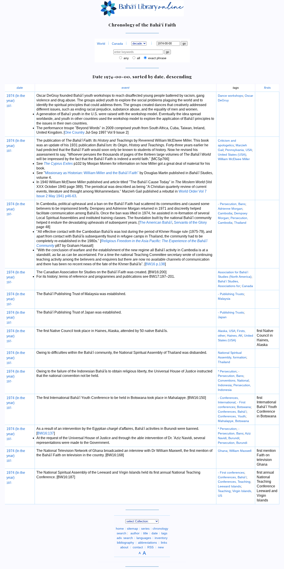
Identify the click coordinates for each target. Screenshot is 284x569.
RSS (150, 547)
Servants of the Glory (190, 222)
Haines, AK (234, 335)
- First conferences (231, 472)
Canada (117, 43)
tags (164, 533)
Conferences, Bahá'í (232, 411)
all (138, 58)
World (101, 43)
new (161, 547)
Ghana (222, 450)
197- (9, 106)
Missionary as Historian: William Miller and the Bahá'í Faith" (92, 173)
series (145, 528)
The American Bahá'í (155, 222)
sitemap (132, 528)
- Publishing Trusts (231, 294)
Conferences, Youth (232, 416)
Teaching (224, 491)
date (20, 87)
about (124, 547)
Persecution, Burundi (232, 442)
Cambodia (225, 213)
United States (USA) (232, 154)
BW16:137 (45, 433)
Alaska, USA (226, 331)
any (126, 58)
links (164, 542)
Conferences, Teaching (234, 481)
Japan (222, 317)
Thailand (240, 222)
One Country (75, 132)
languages (143, 538)
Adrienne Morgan (230, 208)
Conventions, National (233, 380)
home (120, 528)
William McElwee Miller (234, 159)
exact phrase (156, 58)
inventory (161, 538)
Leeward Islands (229, 486)
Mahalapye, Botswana (233, 421)
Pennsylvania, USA (238, 150)
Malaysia (224, 298)
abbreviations (147, 542)
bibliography (125, 542)
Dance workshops (230, 95)
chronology (160, 528)
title (145, 533)
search (121, 533)
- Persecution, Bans (231, 204)
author (135, 533)
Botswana (244, 407)
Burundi (233, 438)
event (125, 87)
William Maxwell (240, 450)
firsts (267, 87)
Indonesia (225, 385)
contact (138, 547)
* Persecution (227, 371)
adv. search (125, 538)
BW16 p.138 (155, 264)
